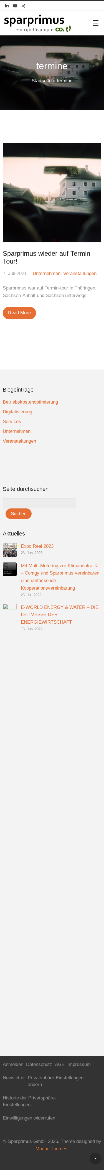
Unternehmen (46, 273)
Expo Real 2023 (37, 546)
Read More (19, 312)
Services (12, 421)
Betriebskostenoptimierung (30, 402)
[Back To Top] (95, 1158)
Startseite (42, 80)
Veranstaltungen (80, 273)
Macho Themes (51, 1148)
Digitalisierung (17, 411)
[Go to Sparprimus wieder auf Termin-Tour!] (52, 192)
